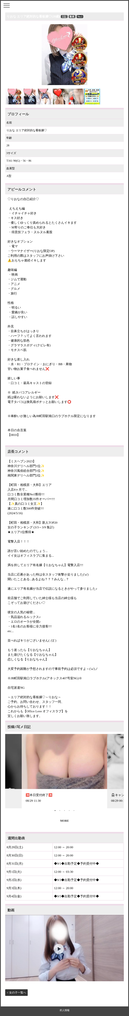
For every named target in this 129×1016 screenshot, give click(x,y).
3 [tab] (64, 810)
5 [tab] (74, 810)
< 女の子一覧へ (16, 992)
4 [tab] (69, 810)
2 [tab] (59, 810)
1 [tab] (55, 810)
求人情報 (64, 1010)
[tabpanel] (64, 771)
